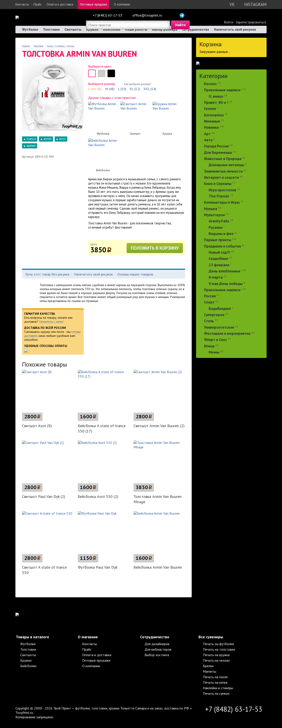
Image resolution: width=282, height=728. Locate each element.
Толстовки (51, 29)
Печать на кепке (215, 682)
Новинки (211, 127)
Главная (26, 46)
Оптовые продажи (93, 4)
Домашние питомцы (226, 165)
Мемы (214, 352)
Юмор (209, 345)
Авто (208, 139)
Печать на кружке (216, 655)
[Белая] (92, 73)
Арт (207, 133)
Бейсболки (28, 666)
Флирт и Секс (215, 339)
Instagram (255, 4)
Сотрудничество (195, 29)
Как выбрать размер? (137, 84)
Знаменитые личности (223, 171)
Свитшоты (73, 29)
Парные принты (217, 239)
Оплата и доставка (59, 4)
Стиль (209, 321)
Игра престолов (222, 189)
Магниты (209, 671)
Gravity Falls (219, 221)
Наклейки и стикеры (218, 688)
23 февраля (219, 264)
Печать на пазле (215, 677)
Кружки (26, 660)
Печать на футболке (218, 644)
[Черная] (111, 73)
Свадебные (218, 258)
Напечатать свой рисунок (235, 29)
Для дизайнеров (157, 644)
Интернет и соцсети (221, 177)
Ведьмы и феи (221, 233)
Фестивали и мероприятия (227, 333)
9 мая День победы (226, 283)
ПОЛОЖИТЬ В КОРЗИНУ (155, 248)
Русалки (215, 227)
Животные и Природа (222, 158)
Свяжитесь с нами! (51, 322)
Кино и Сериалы (217, 183)
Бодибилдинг (220, 308)
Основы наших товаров (135, 274)
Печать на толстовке (219, 649)
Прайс (37, 4)
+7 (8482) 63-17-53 (107, 15)
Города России (216, 146)
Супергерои (214, 314)
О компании (122, 4)
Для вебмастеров (158, 649)
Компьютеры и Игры (221, 202)
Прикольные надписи (222, 90)
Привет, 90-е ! (216, 102)
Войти (228, 22)
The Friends (219, 196)
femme (210, 108)
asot (62, 138)
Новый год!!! (219, 252)
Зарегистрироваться (251, 22)
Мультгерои (214, 214)
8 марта (216, 277)
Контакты (22, 4)
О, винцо (216, 96)
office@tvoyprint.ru (147, 15)
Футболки (30, 29)
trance (31, 138)
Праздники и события (222, 246)
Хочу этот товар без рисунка (47, 274)
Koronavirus (214, 114)
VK (232, 4)
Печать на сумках (216, 693)
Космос (210, 83)
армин (31, 145)
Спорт (209, 302)
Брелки (208, 666)
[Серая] (101, 73)
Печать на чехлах (216, 660)
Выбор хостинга (157, 655)
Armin (47, 138)
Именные (212, 121)
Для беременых (218, 152)
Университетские (219, 327)
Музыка (211, 208)
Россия (210, 295)
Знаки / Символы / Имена (60, 46)
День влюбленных (224, 271)
